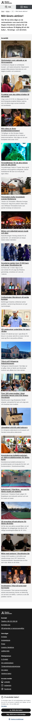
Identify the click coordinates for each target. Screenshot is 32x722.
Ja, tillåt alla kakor (16, 710)
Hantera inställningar (17, 719)
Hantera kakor (6, 673)
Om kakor (4, 706)
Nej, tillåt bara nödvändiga (16, 714)
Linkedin (7, 682)
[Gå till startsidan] (6, 2)
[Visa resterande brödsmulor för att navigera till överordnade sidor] (12, 11)
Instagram (7, 685)
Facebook (7, 689)
